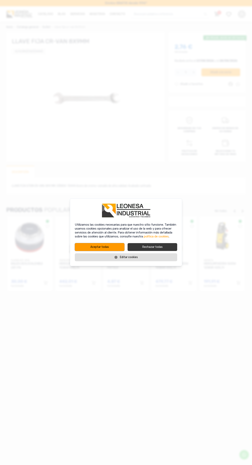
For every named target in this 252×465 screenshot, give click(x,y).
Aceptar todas (99, 247)
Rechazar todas (152, 247)
